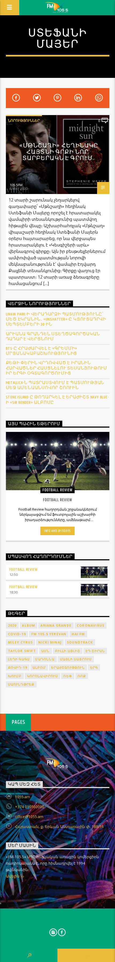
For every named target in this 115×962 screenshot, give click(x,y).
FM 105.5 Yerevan (48, 634)
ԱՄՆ (45, 651)
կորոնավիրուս (42, 676)
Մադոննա (44, 659)
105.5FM (16, 184)
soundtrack (80, 642)
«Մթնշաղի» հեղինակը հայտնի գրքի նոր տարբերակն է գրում (58, 152)
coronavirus (90, 625)
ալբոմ (39, 667)
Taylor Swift (22, 651)
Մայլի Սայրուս (76, 659)
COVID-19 (17, 634)
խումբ (15, 676)
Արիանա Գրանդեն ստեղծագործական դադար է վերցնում (53, 337)
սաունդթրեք (21, 684)
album (28, 625)
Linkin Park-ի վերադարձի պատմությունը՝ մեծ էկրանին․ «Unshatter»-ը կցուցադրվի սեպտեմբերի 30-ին (56, 319)
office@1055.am (29, 816)
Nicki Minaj (50, 642)
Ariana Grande (55, 625)
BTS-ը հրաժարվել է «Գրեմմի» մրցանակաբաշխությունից (42, 351)
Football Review (23, 569)
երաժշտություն (68, 667)
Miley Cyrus (20, 642)
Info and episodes (57, 531)
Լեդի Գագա (19, 659)
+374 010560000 (29, 806)
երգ (94, 667)
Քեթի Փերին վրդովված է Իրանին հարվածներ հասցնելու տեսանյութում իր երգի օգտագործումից (57, 368)
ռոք (82, 676)
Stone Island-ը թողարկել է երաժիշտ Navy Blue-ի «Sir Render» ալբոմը (57, 400)
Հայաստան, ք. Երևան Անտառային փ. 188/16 (59, 826)
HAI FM (78, 634)
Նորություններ (24, 120)
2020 (12, 625)
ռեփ (67, 676)
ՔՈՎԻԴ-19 (18, 667)
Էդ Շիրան (95, 651)
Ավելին (13, 876)
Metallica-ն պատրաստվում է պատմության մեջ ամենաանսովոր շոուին (55, 385)
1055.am (22, 796)
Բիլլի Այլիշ (67, 651)
